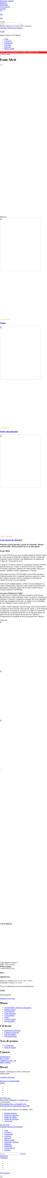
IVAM (2, 31)
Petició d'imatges (10, 1034)
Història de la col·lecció (12, 1030)
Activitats (7, 45)
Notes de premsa (10, 1047)
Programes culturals (7, 1)
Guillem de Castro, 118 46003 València (8, 1061)
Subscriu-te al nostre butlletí (10, 1081)
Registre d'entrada (10, 1113)
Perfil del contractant (11, 1115)
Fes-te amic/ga (5, 7)
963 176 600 (4, 1059)
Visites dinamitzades (9, 431)
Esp (1, 14)
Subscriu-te (4, 1156)
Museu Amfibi (9, 49)
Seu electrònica (9, 1021)
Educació (7, 47)
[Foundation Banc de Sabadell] (13, 1104)
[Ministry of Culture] (18, 1100)
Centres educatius (6, 536)
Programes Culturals (11, 1142)
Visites (3, 323)
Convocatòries (9, 1015)
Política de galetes (10, 1117)
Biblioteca (3, 3)
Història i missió (10, 1010)
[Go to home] (5, 1098)
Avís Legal (8, 1121)
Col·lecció (7, 41)
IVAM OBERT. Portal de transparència (17, 1008)
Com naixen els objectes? (11, 540)
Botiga (2, 1083)
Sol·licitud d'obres (10, 1036)
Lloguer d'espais (10, 1019)
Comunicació (9, 1046)
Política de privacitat (11, 1119)
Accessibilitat (4, 319)
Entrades (3, 9)
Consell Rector (9, 1011)
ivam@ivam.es (5, 1057)
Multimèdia (4, 5)
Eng (1, 18)
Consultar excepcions (7, 1077)
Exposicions (8, 43)
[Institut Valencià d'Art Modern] (11, 28)
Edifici (6, 1017)
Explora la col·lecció (11, 1032)
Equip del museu (10, 1013)
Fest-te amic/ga (9, 1148)
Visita (6, 39)
